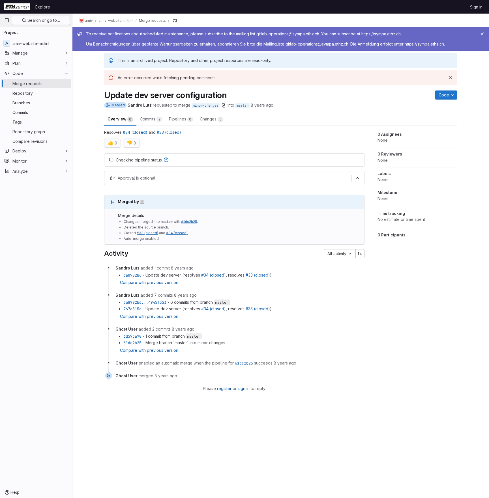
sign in (244, 388)
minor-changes (205, 105)
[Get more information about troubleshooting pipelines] (166, 160)
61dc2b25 (189, 221)
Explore (42, 7)
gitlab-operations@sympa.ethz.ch (287, 33)
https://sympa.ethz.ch (381, 33)
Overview (119, 119)
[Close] (482, 34)
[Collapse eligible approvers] (357, 178)
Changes (211, 119)
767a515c (132, 308)
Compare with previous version (149, 282)
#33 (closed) (169, 132)
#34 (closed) (135, 132)
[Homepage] (17, 6)
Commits (150, 119)
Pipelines (180, 119)
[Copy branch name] (223, 105)
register (224, 388)
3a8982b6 (132, 275)
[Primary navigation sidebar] (6, 20)
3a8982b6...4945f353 (144, 302)
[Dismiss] (450, 77)
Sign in (476, 7)
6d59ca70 (132, 336)
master (242, 105)
